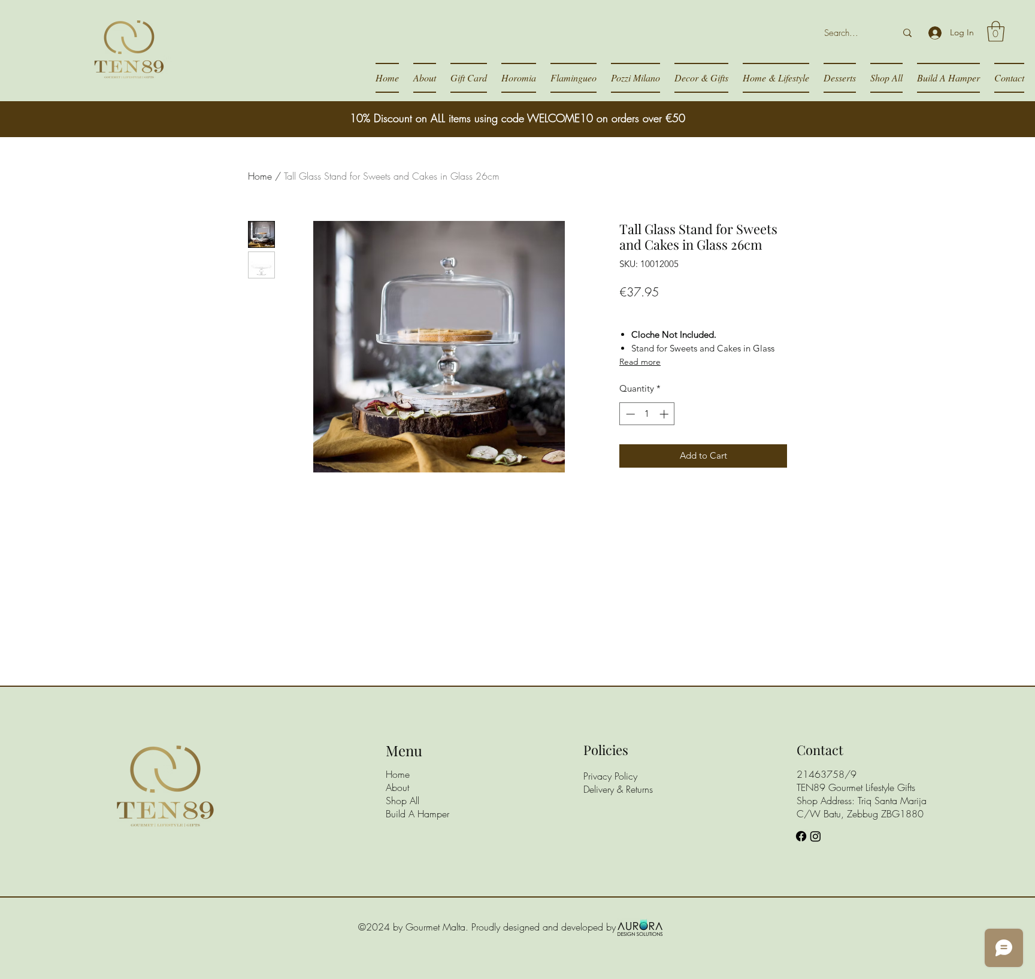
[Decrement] (629, 414)
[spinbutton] (647, 414)
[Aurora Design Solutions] (640, 926)
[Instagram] (815, 836)
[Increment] (665, 414)
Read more (640, 361)
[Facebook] (801, 836)
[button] (995, 31)
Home (260, 176)
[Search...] (907, 33)
